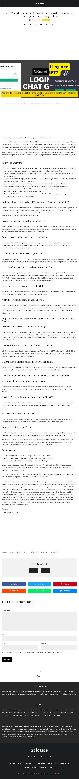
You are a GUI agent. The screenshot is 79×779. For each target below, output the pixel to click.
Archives (20, 710)
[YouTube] (41, 756)
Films (24, 712)
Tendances (55, 552)
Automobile (31, 710)
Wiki (59, 715)
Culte (26, 552)
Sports (6, 715)
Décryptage (34, 552)
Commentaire (6, 610)
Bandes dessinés (44, 710)
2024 (12, 552)
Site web (43, 643)
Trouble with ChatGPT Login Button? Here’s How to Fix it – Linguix (26, 461)
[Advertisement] (39, 48)
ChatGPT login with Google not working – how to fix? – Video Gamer (27, 456)
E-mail (4, 643)
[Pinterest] (34, 756)
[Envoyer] (41, 24)
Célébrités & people (68, 710)
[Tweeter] (30, 24)
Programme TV (60, 712)
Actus (5, 710)
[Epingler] (35, 24)
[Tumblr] (50, 756)
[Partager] (24, 24)
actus (19, 552)
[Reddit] (38, 756)
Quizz (70, 712)
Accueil (13, 763)
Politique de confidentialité (35, 767)
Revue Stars (51, 763)
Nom (4, 634)
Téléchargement (49, 715)
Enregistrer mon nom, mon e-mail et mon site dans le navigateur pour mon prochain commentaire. (32, 652)
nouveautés (44, 552)
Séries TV (24, 715)
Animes (12, 710)
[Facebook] (28, 756)
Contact (52, 767)
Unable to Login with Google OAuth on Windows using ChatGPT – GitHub (29, 458)
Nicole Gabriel (36, 20)
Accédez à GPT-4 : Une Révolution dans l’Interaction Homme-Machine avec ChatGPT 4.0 (44, 474)
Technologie (45, 20)
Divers (17, 712)
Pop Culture (48, 712)
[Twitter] (31, 756)
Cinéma (55, 710)
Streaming (15, 715)
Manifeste (41, 763)
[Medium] (47, 756)
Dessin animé (8, 712)
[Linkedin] (44, 756)
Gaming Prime (64, 763)
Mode (38, 712)
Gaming (31, 712)
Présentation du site (26, 763)
